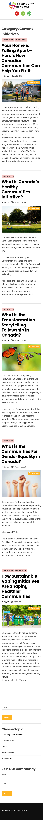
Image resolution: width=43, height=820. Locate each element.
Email (4, 783)
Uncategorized (7, 759)
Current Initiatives (8, 40)
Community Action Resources (12, 735)
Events (4, 747)
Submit (6, 794)
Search (4, 708)
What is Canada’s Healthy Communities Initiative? (20, 189)
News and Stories (20, 40)
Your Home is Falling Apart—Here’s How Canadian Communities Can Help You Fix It (21, 58)
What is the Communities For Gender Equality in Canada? (21, 454)
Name (4, 774)
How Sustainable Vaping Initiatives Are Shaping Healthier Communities (20, 586)
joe (7, 76)
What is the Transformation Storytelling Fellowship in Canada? (18, 325)
